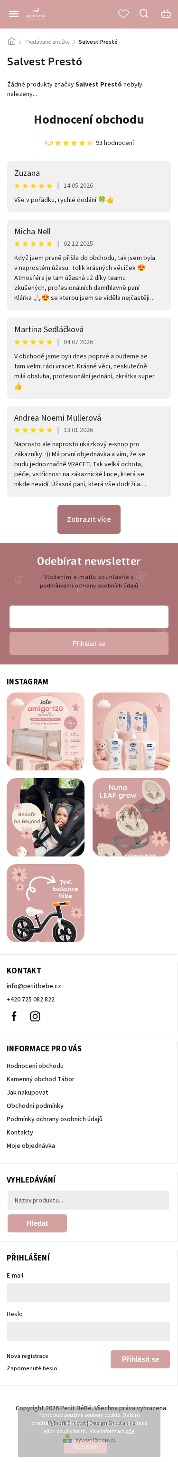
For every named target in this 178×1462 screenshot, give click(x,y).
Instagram (35, 1016)
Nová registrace (27, 1356)
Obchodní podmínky (35, 1106)
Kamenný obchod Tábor (41, 1079)
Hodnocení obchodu (89, 119)
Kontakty (20, 1132)
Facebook (14, 1016)
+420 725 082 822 (31, 999)
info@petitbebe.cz (34, 986)
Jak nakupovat (27, 1092)
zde (129, 1431)
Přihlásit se (140, 1359)
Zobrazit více (89, 519)
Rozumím (85, 1446)
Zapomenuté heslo (32, 1368)
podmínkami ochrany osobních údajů (89, 585)
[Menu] (13, 13)
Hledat (37, 1223)
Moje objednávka (31, 1146)
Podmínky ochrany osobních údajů (55, 1119)
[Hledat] (144, 13)
